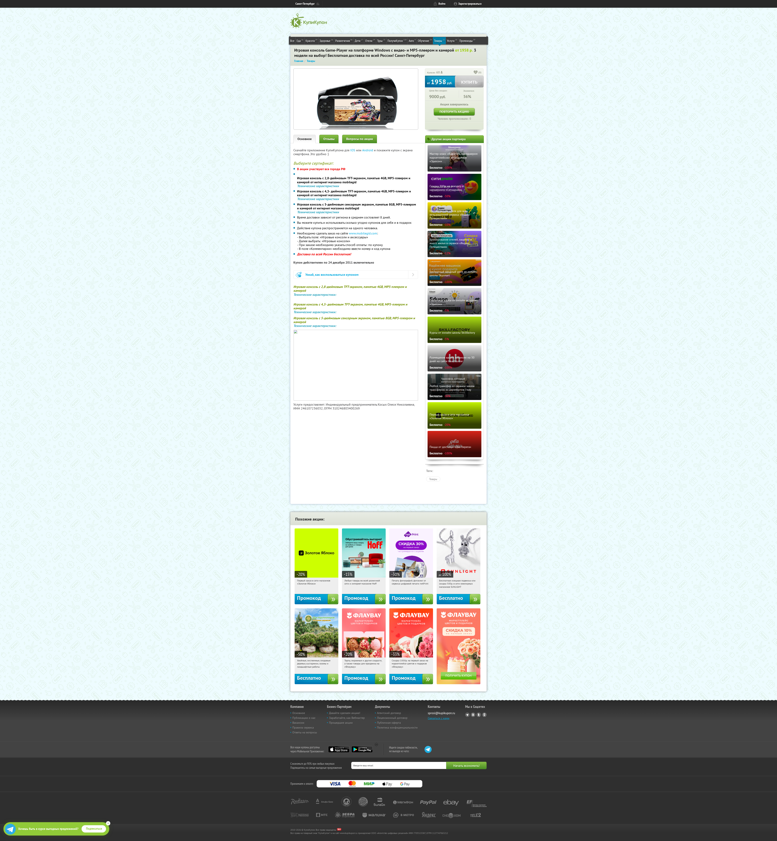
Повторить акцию (454, 111)
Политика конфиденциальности (397, 727)
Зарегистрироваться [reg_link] (470, 3)
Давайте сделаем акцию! (344, 713)
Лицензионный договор (392, 718)
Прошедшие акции (341, 722)
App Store (338, 749)
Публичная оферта (389, 722)
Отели (370, 40)
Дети (359, 40)
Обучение (425, 40)
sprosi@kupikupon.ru (441, 713)
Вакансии (298, 722)
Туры (381, 40)
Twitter (479, 715)
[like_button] (476, 73)
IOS (353, 150)
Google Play (362, 749)
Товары (439, 40)
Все (292, 41)
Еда (300, 40)
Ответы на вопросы (304, 732)
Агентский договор (389, 713)
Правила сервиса (303, 727)
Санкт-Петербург (305, 3)
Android (368, 150)
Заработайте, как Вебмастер (347, 718)
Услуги (452, 40)
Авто (412, 40)
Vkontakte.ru (473, 715)
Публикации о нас (303, 718)
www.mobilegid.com (363, 233)
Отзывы (328, 139)
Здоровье (326, 40)
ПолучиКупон (397, 40)
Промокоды (467, 40)
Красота (311, 40)
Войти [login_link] (441, 3)
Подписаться (94, 828)
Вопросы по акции (359, 139)
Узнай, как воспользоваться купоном (332, 275)
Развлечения (343, 40)
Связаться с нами (438, 718)
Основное (304, 139)
